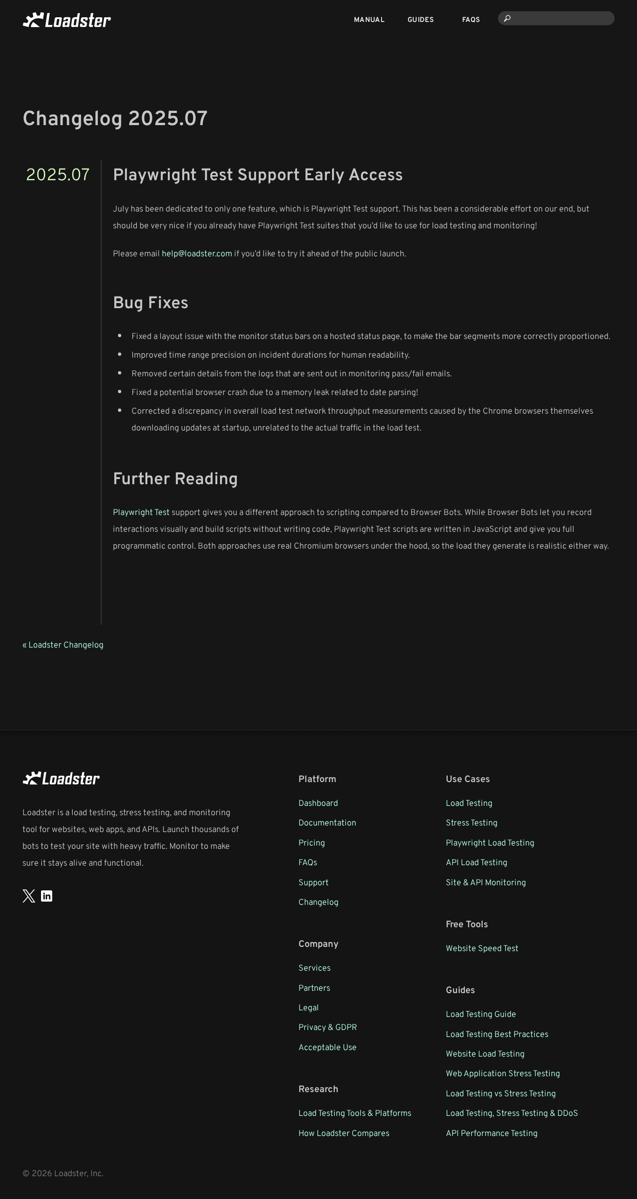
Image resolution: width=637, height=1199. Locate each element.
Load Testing (469, 802)
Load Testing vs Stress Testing (501, 1093)
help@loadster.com (197, 253)
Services (314, 967)
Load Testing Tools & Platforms (354, 1112)
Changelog (318, 901)
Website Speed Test (482, 947)
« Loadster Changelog (63, 644)
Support (313, 882)
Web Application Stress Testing (503, 1072)
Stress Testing (472, 822)
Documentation (327, 822)
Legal (308, 1007)
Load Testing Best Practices (497, 1033)
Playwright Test (141, 511)
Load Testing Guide (481, 1013)
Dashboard (318, 802)
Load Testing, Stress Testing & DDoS (512, 1112)
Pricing (311, 842)
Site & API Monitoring (486, 882)
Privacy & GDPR (327, 1026)
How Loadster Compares (343, 1132)
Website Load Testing (485, 1053)
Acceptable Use (327, 1046)
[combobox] (556, 18)
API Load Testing (476, 861)
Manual (369, 19)
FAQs (471, 19)
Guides (421, 19)
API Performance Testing (492, 1132)
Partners (314, 987)
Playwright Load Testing (490, 842)
